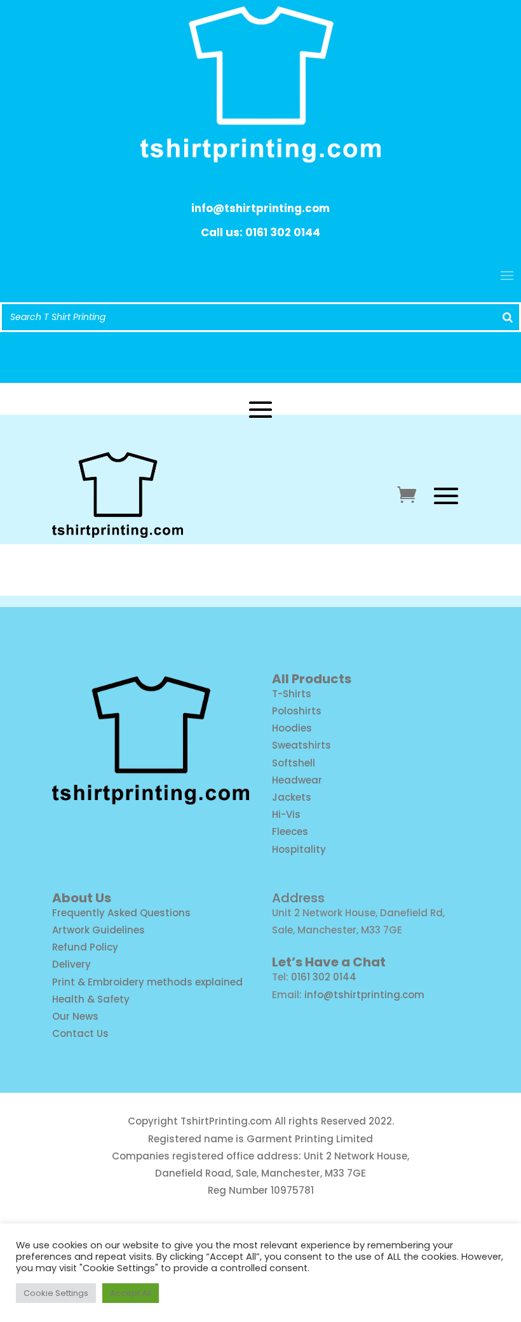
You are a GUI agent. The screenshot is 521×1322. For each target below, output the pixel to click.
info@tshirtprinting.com (260, 208)
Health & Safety (91, 999)
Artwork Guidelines (98, 930)
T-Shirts (291, 693)
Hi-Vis (286, 814)
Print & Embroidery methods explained (147, 982)
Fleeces (290, 831)
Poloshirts (296, 711)
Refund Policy (85, 947)
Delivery (71, 964)
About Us (81, 898)
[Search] (507, 317)
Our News (75, 1016)
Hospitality (299, 849)
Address (298, 898)
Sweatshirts (301, 745)
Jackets (291, 797)
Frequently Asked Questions (121, 912)
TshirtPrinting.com (226, 1121)
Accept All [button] (130, 1293)
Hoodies (292, 728)
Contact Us (80, 1033)
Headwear (297, 780)
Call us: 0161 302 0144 (260, 232)
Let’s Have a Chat (329, 962)
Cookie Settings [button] (56, 1293)
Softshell (293, 763)
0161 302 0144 (323, 977)
